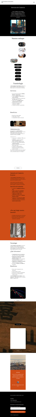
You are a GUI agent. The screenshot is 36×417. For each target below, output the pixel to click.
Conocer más (18, 324)
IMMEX (18, 67)
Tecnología (18, 79)
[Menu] (33, 2)
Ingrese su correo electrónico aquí (15, 406)
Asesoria (18, 76)
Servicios (18, 239)
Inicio (18, 64)
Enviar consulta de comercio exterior (18, 411)
